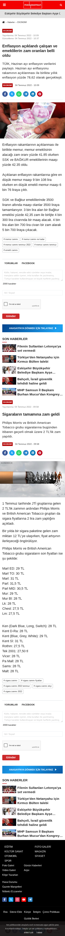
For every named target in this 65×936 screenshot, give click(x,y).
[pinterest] (39, 94)
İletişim (37, 912)
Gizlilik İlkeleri (31, 918)
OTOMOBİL (11, 856)
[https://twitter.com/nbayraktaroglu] (11, 899)
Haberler (11, 22)
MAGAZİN (40, 851)
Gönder (11, 316)
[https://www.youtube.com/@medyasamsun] (23, 899)
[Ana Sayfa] (3, 22)
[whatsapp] (19, 94)
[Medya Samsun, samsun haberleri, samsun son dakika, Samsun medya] (32, 5)
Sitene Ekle (16, 912)
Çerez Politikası (51, 912)
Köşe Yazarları (10, 875)
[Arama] (61, 5)
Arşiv (26, 870)
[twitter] (12, 94)
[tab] (11, 263)
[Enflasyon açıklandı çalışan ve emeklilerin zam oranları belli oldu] (32, 120)
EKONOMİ (22, 22)
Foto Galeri (8, 865)
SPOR (8, 860)
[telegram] (26, 94)
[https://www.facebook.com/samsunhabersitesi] (4, 899)
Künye (27, 912)
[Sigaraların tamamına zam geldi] (32, 479)
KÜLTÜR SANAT (14, 851)
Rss (5, 912)
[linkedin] (33, 94)
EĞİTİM (9, 846)
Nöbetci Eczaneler (12, 891)
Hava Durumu (9, 882)
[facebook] (5, 94)
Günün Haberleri (33, 865)
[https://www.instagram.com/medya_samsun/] (17, 899)
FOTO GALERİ (43, 846)
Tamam (39, 933)
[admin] (30, 899)
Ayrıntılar (28, 933)
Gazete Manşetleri (12, 886)
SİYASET (40, 856)
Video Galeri (9, 870)
